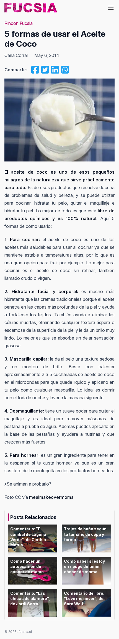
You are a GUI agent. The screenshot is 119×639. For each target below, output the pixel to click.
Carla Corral (16, 55)
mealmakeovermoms (51, 497)
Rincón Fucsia (18, 23)
